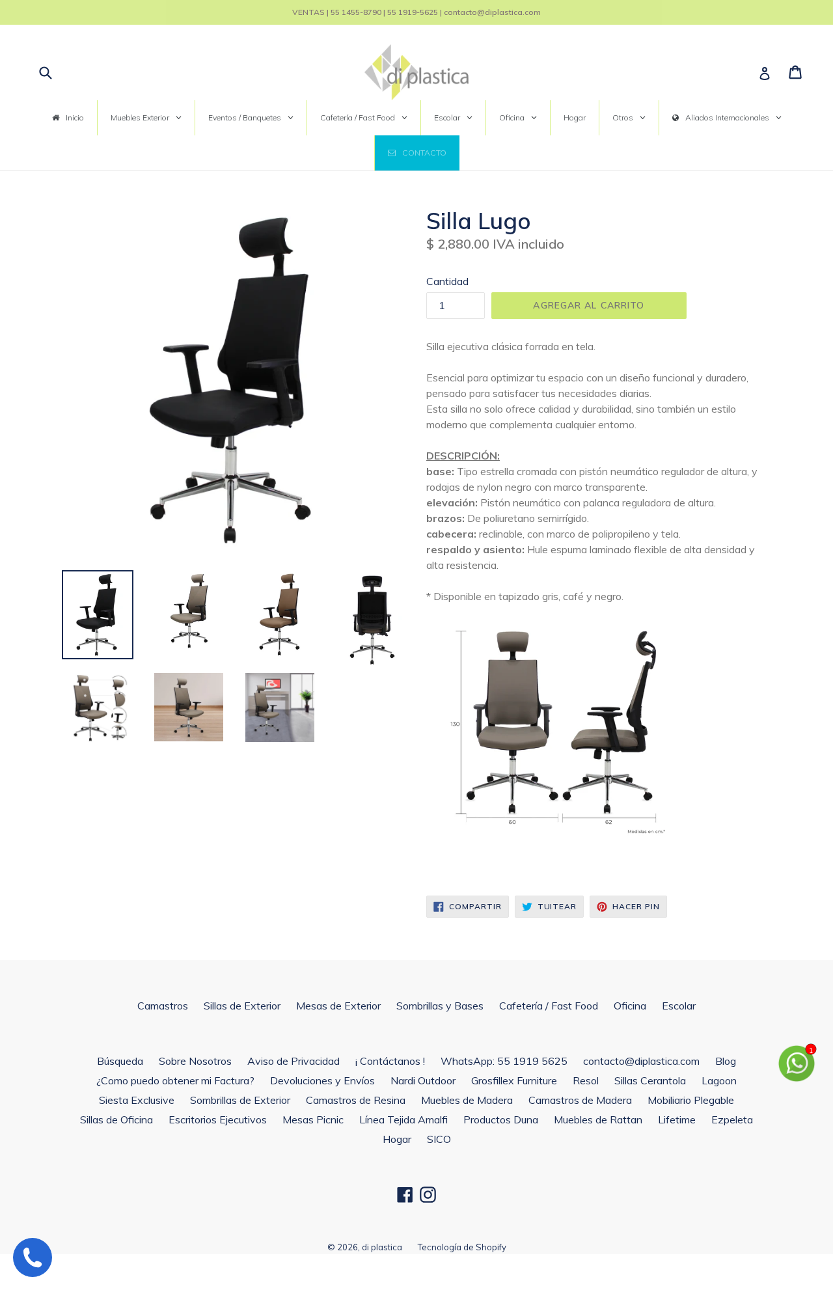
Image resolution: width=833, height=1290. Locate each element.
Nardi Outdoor (423, 1080)
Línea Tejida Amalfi (403, 1119)
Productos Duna (500, 1119)
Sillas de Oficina (116, 1119)
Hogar (397, 1139)
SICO (439, 1139)
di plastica (382, 1247)
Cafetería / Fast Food (548, 1005)
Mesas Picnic (313, 1119)
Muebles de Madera (467, 1099)
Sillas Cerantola (650, 1080)
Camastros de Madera (580, 1099)
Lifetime (677, 1119)
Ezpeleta (732, 1119)
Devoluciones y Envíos (322, 1080)
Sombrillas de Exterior (240, 1099)
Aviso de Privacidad (293, 1060)
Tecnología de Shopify (462, 1247)
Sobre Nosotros (195, 1060)
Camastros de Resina (355, 1099)
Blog (725, 1060)
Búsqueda (120, 1060)
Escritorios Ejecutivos (218, 1119)
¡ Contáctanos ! (390, 1060)
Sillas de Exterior (242, 1005)
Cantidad (447, 281)
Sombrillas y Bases (440, 1005)
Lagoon (719, 1080)
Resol (586, 1080)
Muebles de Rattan (598, 1119)
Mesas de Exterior (338, 1005)
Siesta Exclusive (136, 1099)
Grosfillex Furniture (514, 1080)
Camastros (162, 1005)
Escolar (679, 1005)
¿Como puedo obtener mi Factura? (175, 1080)
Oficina (630, 1005)
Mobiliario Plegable (691, 1099)
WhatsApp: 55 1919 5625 (504, 1060)
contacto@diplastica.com (641, 1060)
